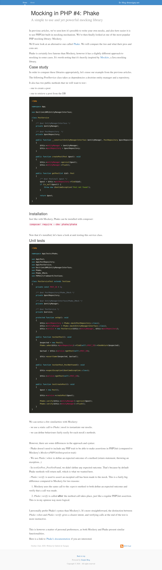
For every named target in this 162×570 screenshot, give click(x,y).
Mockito (104, 57)
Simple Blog (85, 560)
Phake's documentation (58, 538)
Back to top (81, 556)
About (32, 2)
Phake (77, 44)
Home (25, 2)
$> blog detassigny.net (129, 2)
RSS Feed (127, 546)
